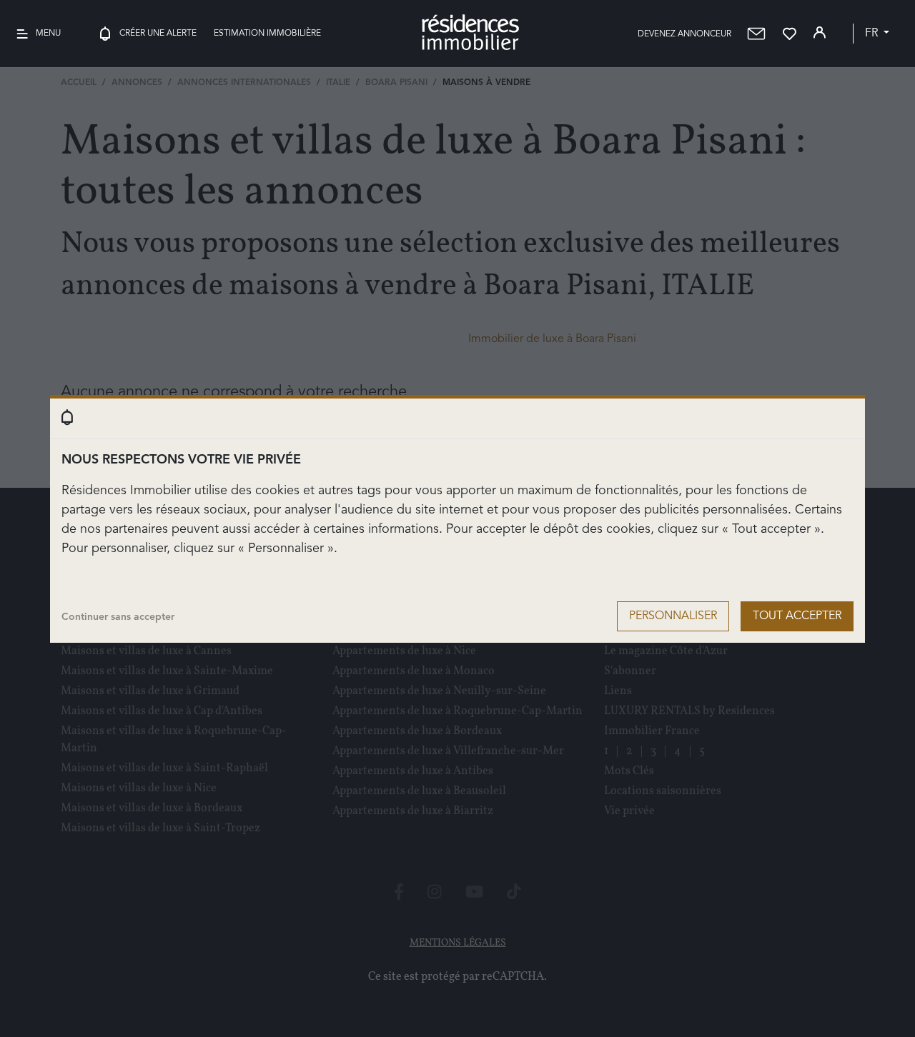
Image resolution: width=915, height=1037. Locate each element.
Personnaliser (673, 616)
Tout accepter (797, 616)
